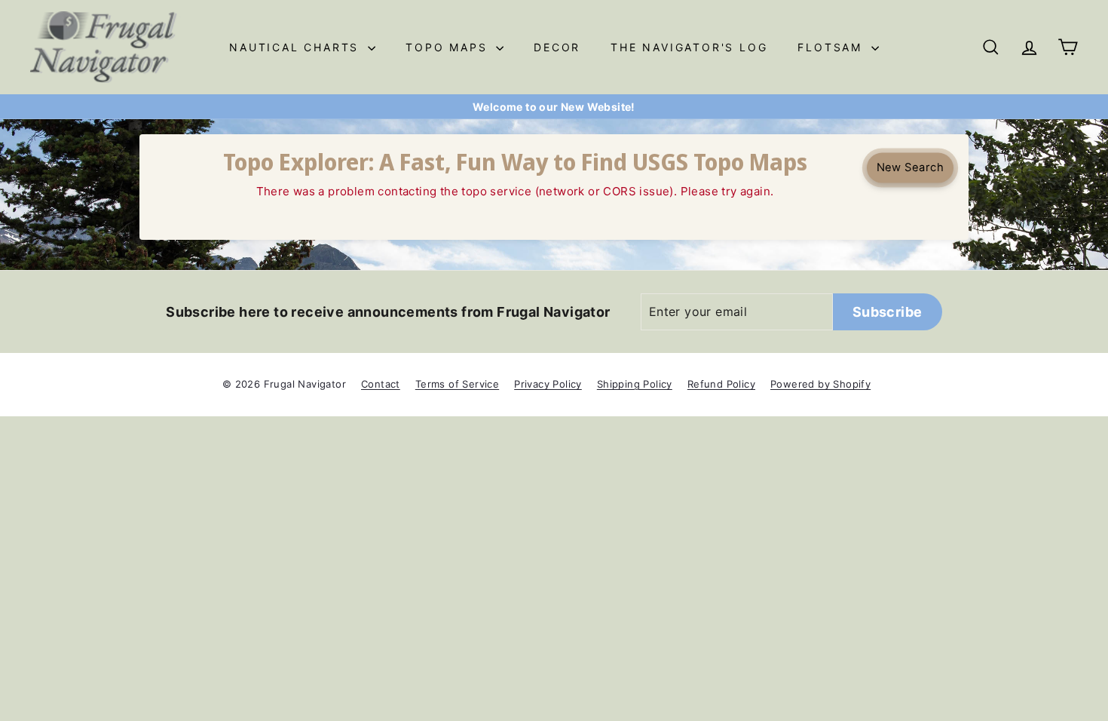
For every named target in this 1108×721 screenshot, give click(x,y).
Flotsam (832, 47)
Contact (380, 384)
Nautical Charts (296, 47)
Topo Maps (449, 47)
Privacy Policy (548, 384)
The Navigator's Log (689, 47)
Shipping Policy (634, 384)
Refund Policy (721, 384)
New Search (910, 167)
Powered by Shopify (820, 384)
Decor (557, 47)
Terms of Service (457, 384)
